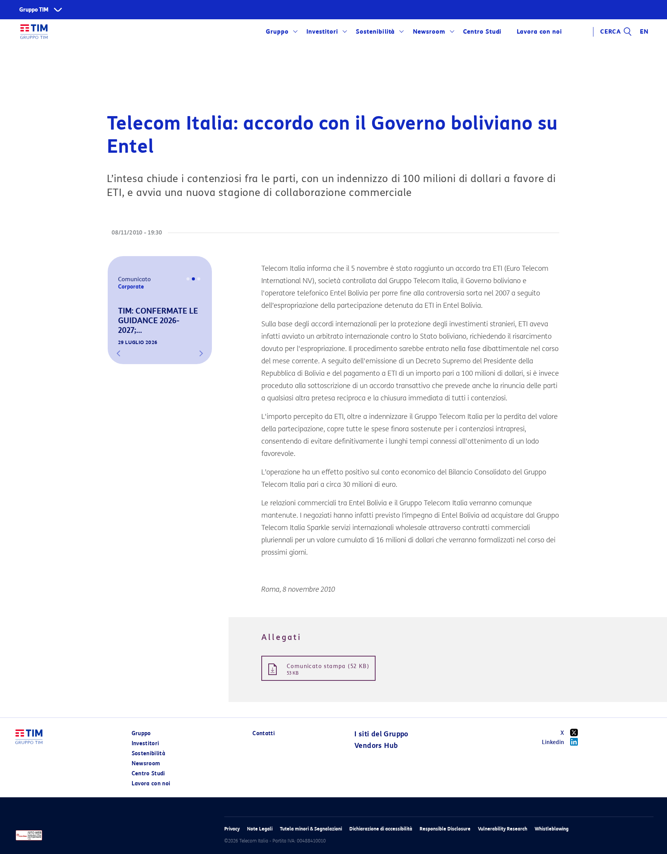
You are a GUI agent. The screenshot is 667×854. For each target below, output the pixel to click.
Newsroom (429, 31)
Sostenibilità (375, 31)
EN (644, 31)
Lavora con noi (151, 783)
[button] (118, 353)
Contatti (263, 733)
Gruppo (277, 31)
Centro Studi (148, 773)
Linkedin (553, 742)
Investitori (322, 31)
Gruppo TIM (34, 10)
